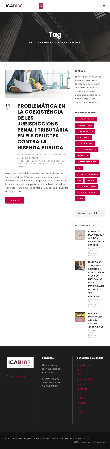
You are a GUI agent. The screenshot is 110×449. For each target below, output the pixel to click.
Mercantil (82, 388)
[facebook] (7, 376)
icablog (25, 158)
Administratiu (84, 365)
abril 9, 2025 (93, 300)
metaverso (82, 156)
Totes (80, 412)
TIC (78, 407)
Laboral (81, 384)
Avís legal (86, 442)
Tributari (81, 402)
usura (80, 198)
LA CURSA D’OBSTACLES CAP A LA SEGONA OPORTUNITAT (95, 320)
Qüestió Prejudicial (87, 162)
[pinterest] (16, 376)
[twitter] (20, 376)
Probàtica (82, 398)
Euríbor (90, 180)
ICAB (76, 442)
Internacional (84, 379)
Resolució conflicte (87, 192)
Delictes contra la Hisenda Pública (42, 161)
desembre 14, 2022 (31, 154)
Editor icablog (57, 154)
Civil (79, 374)
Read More (14, 200)
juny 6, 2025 (93, 249)
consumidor (83, 137)
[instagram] (25, 376)
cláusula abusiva (85, 119)
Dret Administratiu (86, 186)
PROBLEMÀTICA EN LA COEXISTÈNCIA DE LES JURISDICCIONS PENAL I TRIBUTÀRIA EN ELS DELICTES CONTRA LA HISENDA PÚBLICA (42, 126)
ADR (79, 180)
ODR (79, 168)
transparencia (84, 125)
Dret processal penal (44, 164)
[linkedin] (11, 376)
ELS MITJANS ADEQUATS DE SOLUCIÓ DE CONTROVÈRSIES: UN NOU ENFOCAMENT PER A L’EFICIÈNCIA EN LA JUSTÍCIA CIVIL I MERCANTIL (96, 279)
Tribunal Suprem (85, 131)
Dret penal (23, 164)
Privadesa (99, 442)
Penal (35, 158)
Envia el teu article (88, 213)
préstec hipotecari (86, 150)
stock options (84, 143)
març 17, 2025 (93, 331)
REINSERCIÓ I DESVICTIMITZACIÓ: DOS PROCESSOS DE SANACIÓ (96, 238)
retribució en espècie (87, 174)
